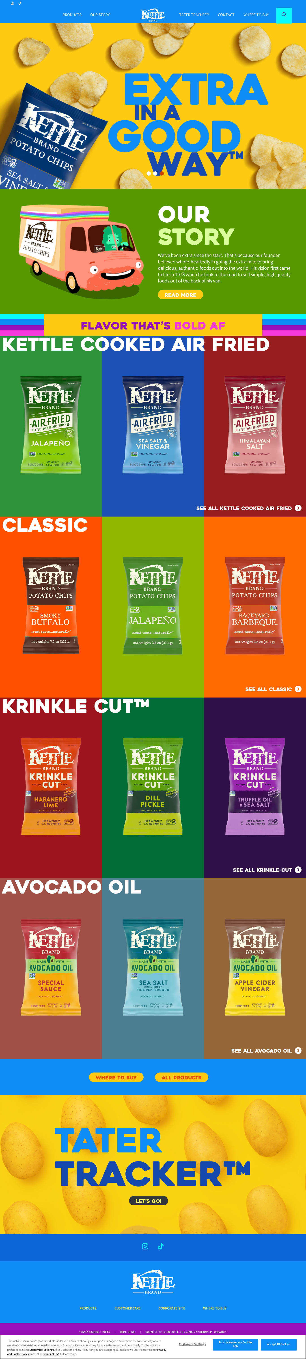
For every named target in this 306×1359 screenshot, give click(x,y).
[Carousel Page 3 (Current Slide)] (162, 173)
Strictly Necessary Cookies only (235, 1344)
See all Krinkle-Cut (262, 870)
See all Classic (269, 689)
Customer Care (127, 1308)
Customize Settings (42, 1350)
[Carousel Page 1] (149, 173)
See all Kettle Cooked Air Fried (244, 508)
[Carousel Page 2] (155, 173)
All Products (182, 1078)
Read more (180, 295)
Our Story (100, 15)
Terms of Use (128, 1332)
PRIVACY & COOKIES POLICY (94, 1332)
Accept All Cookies (278, 1344)
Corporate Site (172, 1308)
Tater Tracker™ (194, 15)
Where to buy (256, 15)
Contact (226, 15)
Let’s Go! (148, 1201)
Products (72, 15)
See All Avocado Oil (261, 1051)
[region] (153, 1347)
